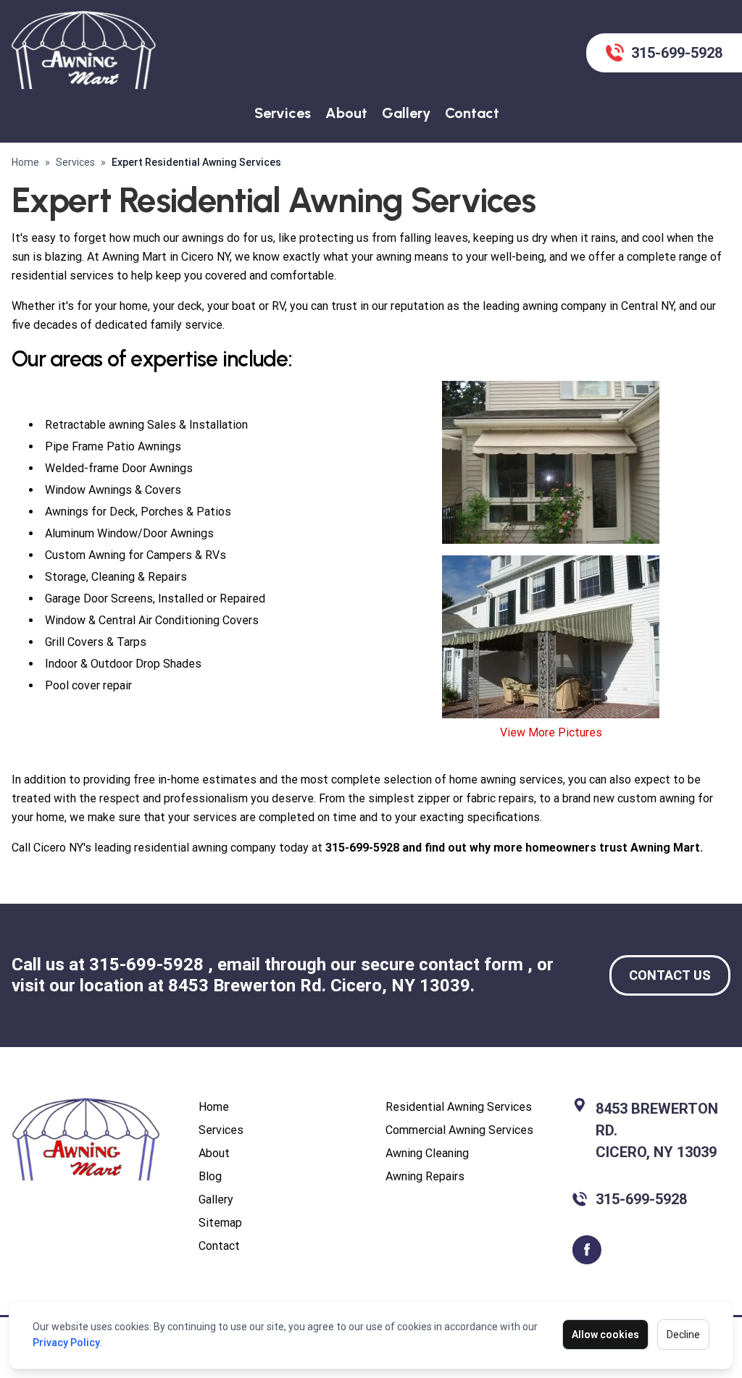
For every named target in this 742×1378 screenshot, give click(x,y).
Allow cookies (605, 1334)
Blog (210, 1176)
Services (282, 113)
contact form (473, 964)
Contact (472, 113)
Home (25, 162)
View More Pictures (551, 732)
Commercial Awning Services (459, 1130)
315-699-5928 (148, 964)
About (346, 113)
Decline (683, 1334)
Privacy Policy (66, 1342)
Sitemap (220, 1223)
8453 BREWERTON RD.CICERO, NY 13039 (657, 1130)
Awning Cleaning (427, 1153)
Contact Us (670, 975)
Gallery (406, 113)
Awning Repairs (424, 1176)
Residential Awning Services (458, 1107)
